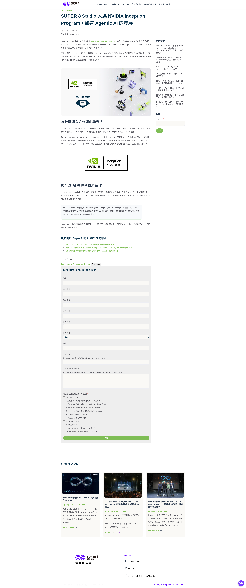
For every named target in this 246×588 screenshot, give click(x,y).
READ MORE (68, 527)
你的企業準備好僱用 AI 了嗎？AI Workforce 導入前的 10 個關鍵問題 (169, 104)
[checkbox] (106, 414)
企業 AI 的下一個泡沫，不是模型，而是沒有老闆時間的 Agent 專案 (170, 82)
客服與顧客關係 (149, 4)
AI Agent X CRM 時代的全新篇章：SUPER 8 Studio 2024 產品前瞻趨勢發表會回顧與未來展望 (122, 504)
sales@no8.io (134, 569)
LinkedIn (79, 264)
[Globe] (76, 563)
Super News (102, 4)
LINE (88, 264)
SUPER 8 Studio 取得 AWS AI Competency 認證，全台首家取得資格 (170, 60)
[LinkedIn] (83, 563)
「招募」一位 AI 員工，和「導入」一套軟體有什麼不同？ (170, 89)
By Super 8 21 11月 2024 (74, 505)
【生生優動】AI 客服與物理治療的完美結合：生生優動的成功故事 (91, 251)
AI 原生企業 (115, 4)
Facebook (68, 264)
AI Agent (125, 4)
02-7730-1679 (134, 562)
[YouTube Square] (87, 563)
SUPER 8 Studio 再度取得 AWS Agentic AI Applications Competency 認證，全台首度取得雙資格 (170, 49)
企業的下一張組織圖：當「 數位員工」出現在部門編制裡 (170, 96)
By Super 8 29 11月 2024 (116, 511)
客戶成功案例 (164, 4)
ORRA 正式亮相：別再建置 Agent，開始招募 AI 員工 (167, 68)
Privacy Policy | (160, 585)
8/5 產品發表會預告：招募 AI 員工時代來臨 (170, 75)
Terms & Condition (175, 585)
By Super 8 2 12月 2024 (158, 511)
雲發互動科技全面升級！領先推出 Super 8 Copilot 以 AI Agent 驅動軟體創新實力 (99, 248)
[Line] (90, 563)
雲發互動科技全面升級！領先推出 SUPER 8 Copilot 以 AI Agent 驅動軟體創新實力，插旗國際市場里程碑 (165, 504)
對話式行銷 (136, 4)
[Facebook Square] (80, 563)
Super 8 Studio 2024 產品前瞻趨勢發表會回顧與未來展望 (89, 245)
